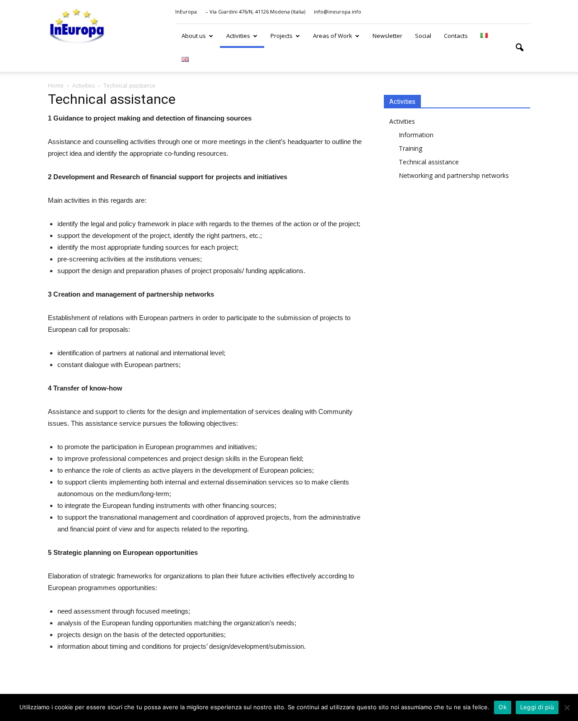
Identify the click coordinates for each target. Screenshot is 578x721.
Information (416, 134)
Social (423, 36)
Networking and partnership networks (454, 175)
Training (410, 148)
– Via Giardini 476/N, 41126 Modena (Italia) (255, 11)
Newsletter (387, 36)
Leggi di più (537, 707)
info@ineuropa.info (337, 11)
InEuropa (186, 11)
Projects (281, 36)
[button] (519, 48)
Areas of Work (332, 36)
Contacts (456, 36)
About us (194, 36)
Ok (503, 707)
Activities (238, 36)
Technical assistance (429, 162)
